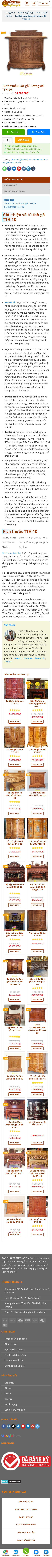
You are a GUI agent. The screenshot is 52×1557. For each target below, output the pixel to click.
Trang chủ (9, 12)
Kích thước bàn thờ (11, 553)
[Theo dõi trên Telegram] (37, 1426)
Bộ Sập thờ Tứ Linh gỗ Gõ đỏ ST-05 (14, 795)
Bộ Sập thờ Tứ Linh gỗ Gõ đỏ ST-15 (14, 1173)
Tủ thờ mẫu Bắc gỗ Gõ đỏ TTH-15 (37, 1077)
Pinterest (28, 658)
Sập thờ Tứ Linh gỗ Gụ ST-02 (15, 1029)
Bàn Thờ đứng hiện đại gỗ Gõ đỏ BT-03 (37, 703)
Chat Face (36, 1555)
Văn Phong (9, 624)
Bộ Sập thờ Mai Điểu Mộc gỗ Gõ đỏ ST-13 (37, 1173)
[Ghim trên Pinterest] (19, 168)
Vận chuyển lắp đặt (14, 1349)
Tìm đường (6, 1555)
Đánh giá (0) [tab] (10, 185)
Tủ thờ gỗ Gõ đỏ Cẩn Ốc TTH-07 (15, 842)
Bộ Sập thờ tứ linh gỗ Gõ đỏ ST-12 (15, 885)
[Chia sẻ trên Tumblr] (33, 168)
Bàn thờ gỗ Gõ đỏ (19, 159)
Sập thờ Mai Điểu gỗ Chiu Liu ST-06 (14, 934)
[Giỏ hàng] (34, 3)
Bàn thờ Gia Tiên (36, 159)
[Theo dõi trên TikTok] (13, 1426)
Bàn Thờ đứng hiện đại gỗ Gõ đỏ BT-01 (14, 1125)
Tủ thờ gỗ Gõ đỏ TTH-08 (37, 934)
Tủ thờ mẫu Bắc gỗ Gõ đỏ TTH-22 (37, 794)
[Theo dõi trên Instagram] (8, 1426)
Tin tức (8, 1388)
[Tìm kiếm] (27, 3)
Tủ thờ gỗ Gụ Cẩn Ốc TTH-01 (37, 1123)
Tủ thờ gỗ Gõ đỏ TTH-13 (37, 751)
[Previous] (4, 78)
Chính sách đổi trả (14, 1360)
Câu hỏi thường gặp (15, 1409)
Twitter (7, 661)
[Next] (12, 78)
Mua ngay (23, 139)
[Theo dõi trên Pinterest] (23, 1426)
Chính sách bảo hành (15, 1355)
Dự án (8, 1393)
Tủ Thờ (18, 162)
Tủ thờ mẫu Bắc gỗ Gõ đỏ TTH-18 (14, 1077)
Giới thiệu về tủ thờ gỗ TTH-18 (20, 203)
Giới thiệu (9, 1382)
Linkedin (16, 658)
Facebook (40, 658)
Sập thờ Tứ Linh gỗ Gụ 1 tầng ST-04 (37, 981)
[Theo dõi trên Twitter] (18, 1426)
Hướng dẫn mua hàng (16, 1338)
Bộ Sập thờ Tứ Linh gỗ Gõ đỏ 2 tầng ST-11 (37, 887)
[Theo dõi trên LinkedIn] (28, 1426)
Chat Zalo (15, 1555)
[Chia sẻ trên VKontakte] (23, 168)
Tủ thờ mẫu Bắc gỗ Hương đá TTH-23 (37, 1030)
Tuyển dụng (11, 1404)
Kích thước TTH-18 (14, 206)
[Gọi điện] (26, 1551)
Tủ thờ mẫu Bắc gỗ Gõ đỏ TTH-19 (14, 1220)
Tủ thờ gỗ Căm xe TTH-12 (15, 702)
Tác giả (8, 1398)
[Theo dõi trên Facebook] (3, 1426)
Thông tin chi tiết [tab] (14, 179)
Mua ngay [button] (14, 722)
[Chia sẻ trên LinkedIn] (28, 168)
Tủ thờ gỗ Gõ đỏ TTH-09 (15, 751)
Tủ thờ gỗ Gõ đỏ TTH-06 (37, 1220)
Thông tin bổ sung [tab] (14, 191)
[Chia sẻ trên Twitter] (14, 168)
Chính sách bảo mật (14, 1365)
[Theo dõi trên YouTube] (32, 1426)
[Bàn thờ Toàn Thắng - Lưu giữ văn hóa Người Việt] (12, 3)
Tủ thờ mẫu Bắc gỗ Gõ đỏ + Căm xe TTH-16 (15, 981)
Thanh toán (11, 1344)
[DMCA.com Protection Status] (11, 1481)
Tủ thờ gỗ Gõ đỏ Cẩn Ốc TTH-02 (37, 842)
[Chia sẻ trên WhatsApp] (4, 168)
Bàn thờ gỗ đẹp (25, 12)
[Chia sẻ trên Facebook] (9, 168)
